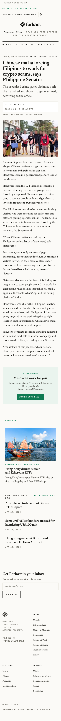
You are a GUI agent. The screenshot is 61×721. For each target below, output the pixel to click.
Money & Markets (49, 44)
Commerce (38, 635)
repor (44, 265)
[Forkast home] (30, 24)
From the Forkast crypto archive (23, 114)
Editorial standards (42, 676)
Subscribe (30, 14)
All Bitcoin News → (44, 496)
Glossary (7, 676)
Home (5, 57)
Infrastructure (25, 44)
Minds (36, 671)
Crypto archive (9, 686)
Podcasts (8, 14)
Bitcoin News (16, 57)
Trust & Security (40, 650)
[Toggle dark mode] (40, 14)
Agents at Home (40, 645)
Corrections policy (41, 681)
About (36, 686)
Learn (18, 14)
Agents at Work (40, 640)
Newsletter (38, 691)
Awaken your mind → (30, 397)
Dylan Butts (17, 104)
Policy (36, 655)
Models (7, 44)
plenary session (48, 175)
